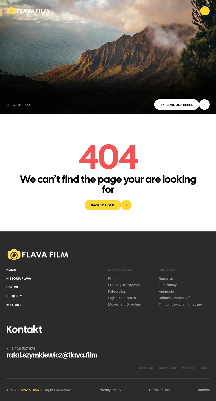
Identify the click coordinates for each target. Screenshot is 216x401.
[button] (182, 104)
